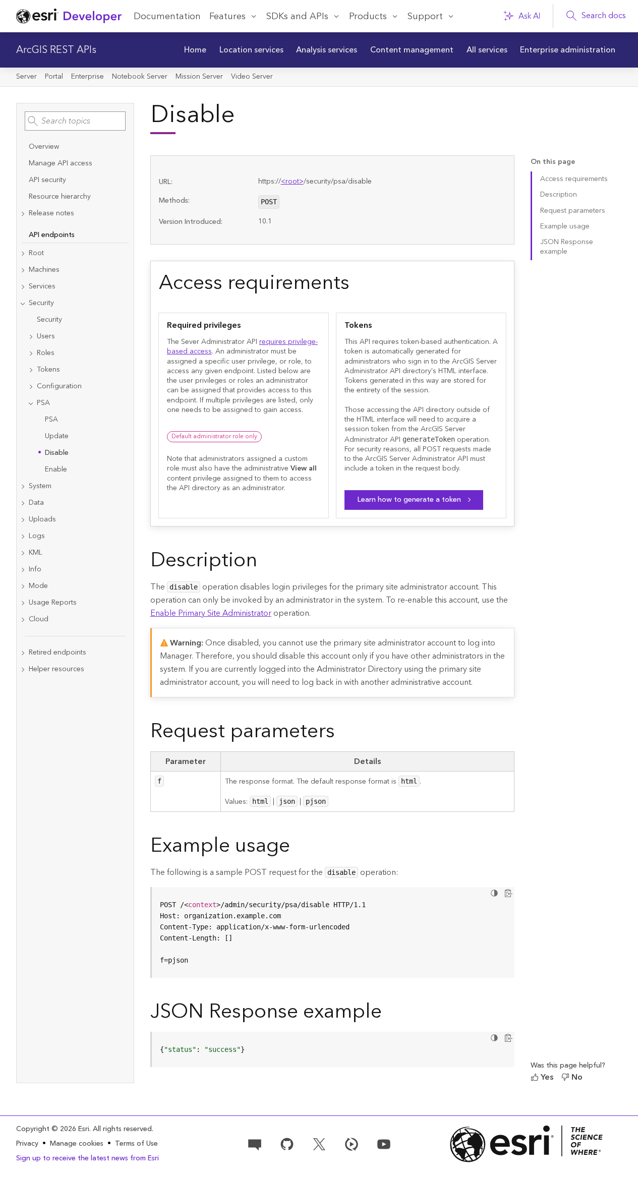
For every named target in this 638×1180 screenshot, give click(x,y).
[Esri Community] (255, 1144)
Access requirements (574, 179)
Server (26, 77)
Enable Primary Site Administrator (210, 613)
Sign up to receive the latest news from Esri (87, 1158)
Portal (54, 77)
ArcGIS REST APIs (56, 49)
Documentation (167, 16)
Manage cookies (76, 1144)
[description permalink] (265, 562)
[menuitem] (195, 50)
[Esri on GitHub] (287, 1144)
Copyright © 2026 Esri (52, 1129)
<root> (292, 181)
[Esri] (526, 1144)
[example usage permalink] (298, 848)
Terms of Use (136, 1144)
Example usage (565, 226)
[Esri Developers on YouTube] (384, 1144)
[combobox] (75, 121)
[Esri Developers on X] (319, 1144)
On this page (553, 162)
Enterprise (87, 77)
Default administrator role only (214, 436)
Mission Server (199, 77)
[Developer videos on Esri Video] (351, 1144)
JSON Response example (566, 247)
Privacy (27, 1144)
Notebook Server (139, 77)
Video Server (252, 77)
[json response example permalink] (390, 1014)
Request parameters (572, 211)
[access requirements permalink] (358, 285)
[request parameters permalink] (343, 733)
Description (558, 195)
